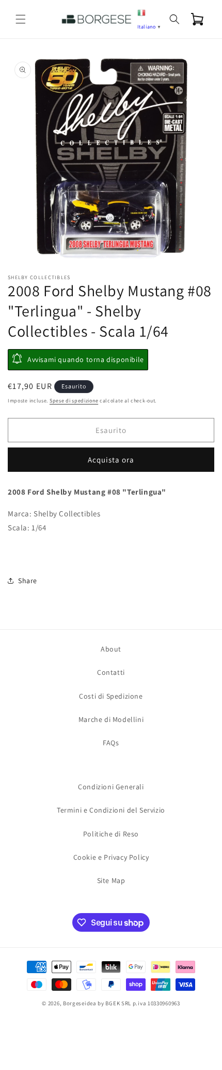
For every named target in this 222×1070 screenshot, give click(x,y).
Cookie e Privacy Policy (111, 857)
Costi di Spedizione (110, 696)
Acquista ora (111, 460)
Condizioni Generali (111, 786)
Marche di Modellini (111, 719)
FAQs (111, 742)
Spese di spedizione (74, 400)
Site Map (111, 880)
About (111, 649)
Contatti (111, 672)
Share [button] (27, 580)
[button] (20, 19)
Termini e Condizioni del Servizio (111, 810)
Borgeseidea (80, 1003)
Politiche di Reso (111, 833)
